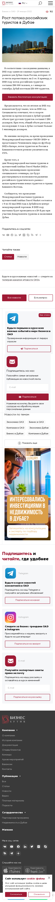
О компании (8, 736)
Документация (10, 745)
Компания (8, 730)
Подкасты (7, 806)
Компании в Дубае (38, 434)
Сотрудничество (12, 812)
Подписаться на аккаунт (28, 644)
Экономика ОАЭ (15, 422)
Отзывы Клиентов (11, 750)
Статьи (8, 257)
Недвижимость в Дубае (14, 823)
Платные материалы (13, 801)
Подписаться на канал (28, 600)
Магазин (7, 829)
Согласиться (16, 894)
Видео (5, 796)
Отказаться (39, 894)
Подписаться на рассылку (28, 697)
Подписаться (31, 349)
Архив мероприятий (13, 760)
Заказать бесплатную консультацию (27, 97)
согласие (11, 407)
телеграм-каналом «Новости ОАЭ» (21, 280)
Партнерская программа (15, 818)
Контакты (7, 769)
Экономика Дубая (39, 428)
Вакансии (7, 764)
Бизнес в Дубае (15, 434)
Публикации (10, 776)
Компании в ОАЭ (15, 428)
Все (4, 782)
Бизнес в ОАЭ (36, 422)
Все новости (14, 298)
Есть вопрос (40, 298)
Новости (22, 257)
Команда (6, 755)
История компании (12, 740)
